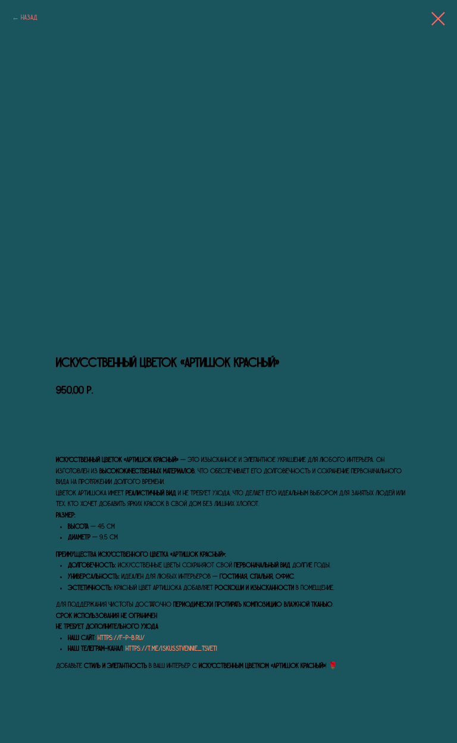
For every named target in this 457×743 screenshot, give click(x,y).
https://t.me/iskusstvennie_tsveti (171, 648)
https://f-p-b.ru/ (121, 637)
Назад (29, 17)
